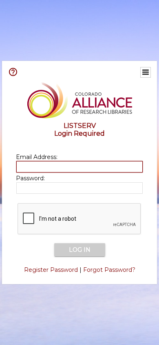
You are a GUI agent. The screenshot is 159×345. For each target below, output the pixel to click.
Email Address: (36, 157)
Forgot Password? (109, 269)
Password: (30, 178)
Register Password (51, 269)
